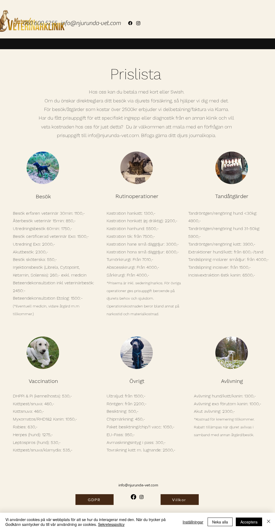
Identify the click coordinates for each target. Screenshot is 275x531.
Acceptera (249, 522)
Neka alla (220, 522)
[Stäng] (268, 522)
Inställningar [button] (193, 522)
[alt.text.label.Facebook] (130, 23)
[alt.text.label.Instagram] (138, 23)
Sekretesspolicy (111, 524)
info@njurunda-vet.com (90, 23)
